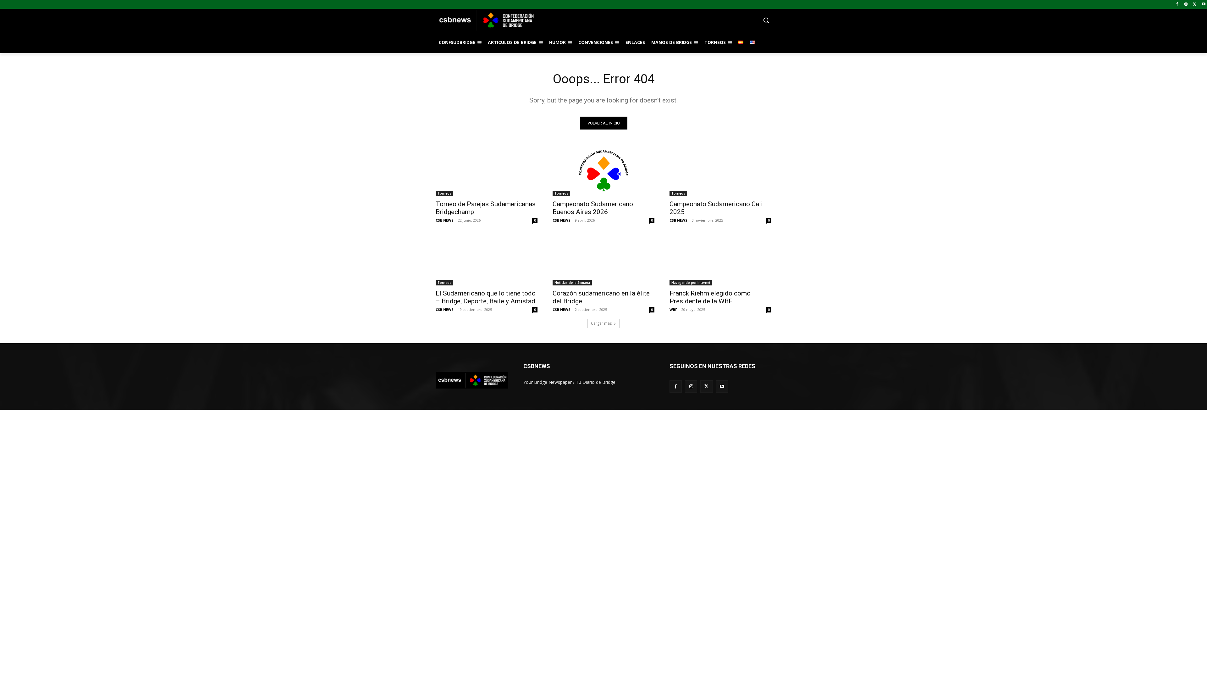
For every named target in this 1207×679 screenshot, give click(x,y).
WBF (673, 309)
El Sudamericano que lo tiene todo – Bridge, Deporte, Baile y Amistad (486, 297)
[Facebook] (1177, 4)
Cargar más (601, 323)
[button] (653, 20)
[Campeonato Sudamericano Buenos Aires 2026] (603, 170)
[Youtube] (1203, 4)
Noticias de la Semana (572, 282)
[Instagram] (1186, 4)
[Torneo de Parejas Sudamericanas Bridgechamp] (486, 170)
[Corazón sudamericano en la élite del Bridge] (603, 260)
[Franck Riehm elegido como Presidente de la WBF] (720, 260)
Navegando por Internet (690, 282)
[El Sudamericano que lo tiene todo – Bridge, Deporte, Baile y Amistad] (486, 260)
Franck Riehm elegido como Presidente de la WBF (710, 297)
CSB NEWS (445, 220)
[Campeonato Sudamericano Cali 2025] (720, 170)
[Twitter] (1194, 4)
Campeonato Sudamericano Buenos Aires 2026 (593, 208)
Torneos (444, 193)
